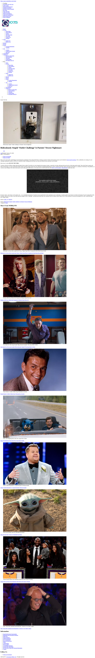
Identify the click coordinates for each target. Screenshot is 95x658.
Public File (5, 636)
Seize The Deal (6, 11)
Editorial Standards (7, 638)
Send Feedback (9, 57)
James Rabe (8, 31)
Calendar (7, 47)
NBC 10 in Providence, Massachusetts (60, 167)
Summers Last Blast (7, 7)
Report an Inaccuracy (7, 641)
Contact (4, 649)
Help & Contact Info (10, 55)
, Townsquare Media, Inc (11, 656)
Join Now (8, 52)
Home (4, 29)
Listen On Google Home (8, 14)
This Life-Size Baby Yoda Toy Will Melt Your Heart (11, 534)
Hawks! (4, 43)
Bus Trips (5, 10)
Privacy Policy (6, 644)
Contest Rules (8, 59)
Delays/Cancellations (7, 13)
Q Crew (4, 30)
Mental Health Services (8, 6)
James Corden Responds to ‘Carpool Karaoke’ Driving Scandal (13, 487)
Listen (4, 39)
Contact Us (5, 54)
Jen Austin (8, 36)
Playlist (4, 44)
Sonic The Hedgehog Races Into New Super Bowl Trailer (12, 440)
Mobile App (8, 41)
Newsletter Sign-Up (10, 60)
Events (4, 45)
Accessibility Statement (8, 645)
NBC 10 (6, 199)
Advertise (8, 58)
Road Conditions (6, 17)
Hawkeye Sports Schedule (8, 9)
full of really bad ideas (71, 159)
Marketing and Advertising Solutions (10, 635)
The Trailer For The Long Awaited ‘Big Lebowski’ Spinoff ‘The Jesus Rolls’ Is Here (18, 347)
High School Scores (7, 16)
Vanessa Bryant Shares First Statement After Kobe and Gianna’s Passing (15, 581)
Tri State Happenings (10, 46)
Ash (1, 153)
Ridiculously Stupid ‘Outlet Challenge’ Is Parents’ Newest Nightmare (18, 201)
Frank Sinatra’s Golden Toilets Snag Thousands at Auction (12, 393)
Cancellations (6, 53)
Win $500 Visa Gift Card (8, 4)
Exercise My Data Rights (8, 646)
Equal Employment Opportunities (10, 634)
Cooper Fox (8, 37)
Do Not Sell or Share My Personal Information (12, 648)
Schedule (7, 38)
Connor (7, 33)
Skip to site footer (12, 1)
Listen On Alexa (6, 12)
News (6, 202)
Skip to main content (5, 1)
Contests (7, 50)
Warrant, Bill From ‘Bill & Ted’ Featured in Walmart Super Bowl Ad (15, 300)
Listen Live (8, 40)
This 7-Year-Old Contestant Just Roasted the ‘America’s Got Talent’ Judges (16, 628)
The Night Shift (9, 34)
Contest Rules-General (10, 51)
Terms (4, 642)
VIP (4, 48)
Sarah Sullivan (9, 32)
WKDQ (10, 199)
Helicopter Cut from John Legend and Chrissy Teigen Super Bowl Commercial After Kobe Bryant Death (22, 253)
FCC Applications (6, 639)
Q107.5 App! (6, 5)
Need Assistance (6, 637)
